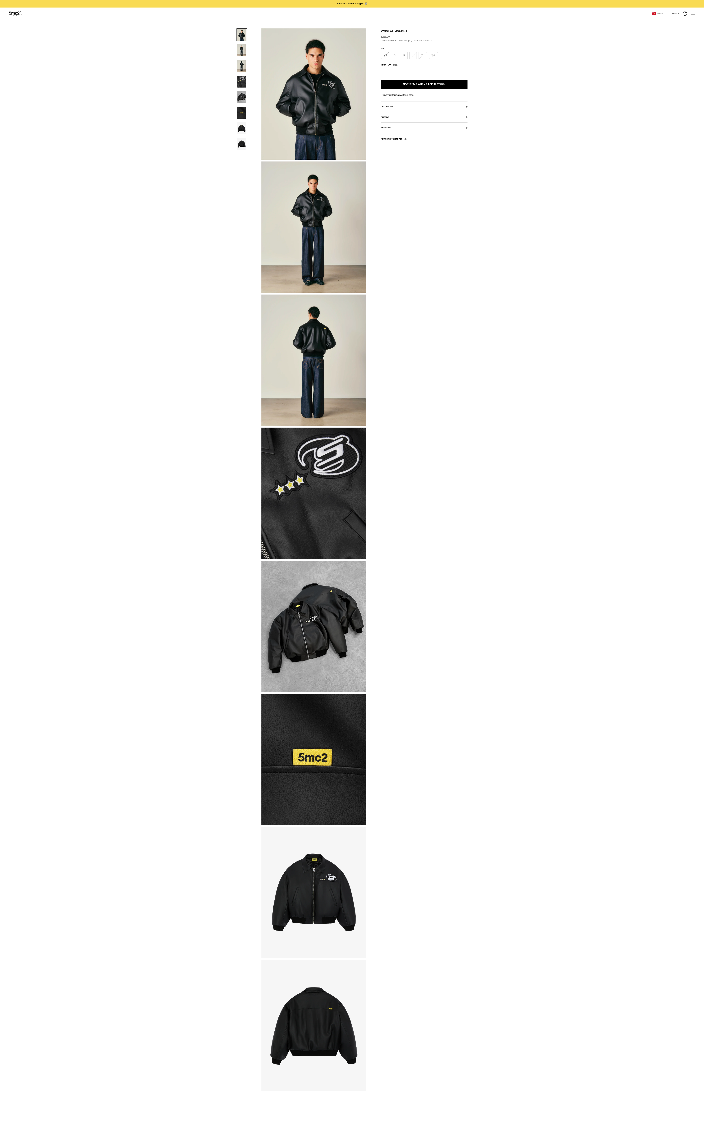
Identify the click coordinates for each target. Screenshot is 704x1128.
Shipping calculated (413, 40)
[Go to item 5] (241, 97)
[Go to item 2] (241, 50)
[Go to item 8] (241, 144)
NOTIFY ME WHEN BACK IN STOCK (424, 84)
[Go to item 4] (241, 81)
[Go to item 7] (241, 128)
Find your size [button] (389, 64)
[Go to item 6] (241, 112)
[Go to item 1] (241, 34)
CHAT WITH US (399, 139)
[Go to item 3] (241, 66)
